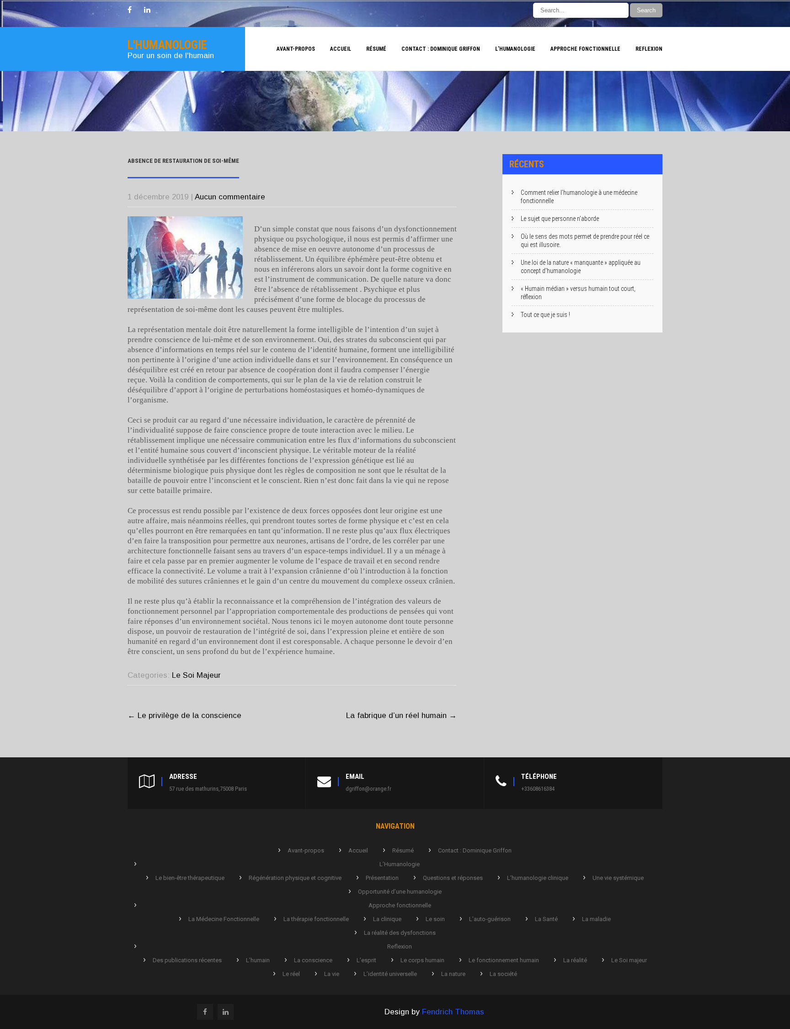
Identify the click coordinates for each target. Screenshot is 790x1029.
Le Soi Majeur (196, 675)
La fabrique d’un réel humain (401, 715)
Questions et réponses (453, 877)
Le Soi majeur (629, 960)
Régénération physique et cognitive (295, 877)
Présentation (382, 877)
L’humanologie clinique (537, 877)
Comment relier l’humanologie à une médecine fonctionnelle (579, 196)
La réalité (575, 960)
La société (503, 973)
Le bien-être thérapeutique (189, 877)
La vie (331, 973)
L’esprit (366, 960)
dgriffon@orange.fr (368, 788)
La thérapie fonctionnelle (316, 919)
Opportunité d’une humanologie (400, 891)
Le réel (291, 973)
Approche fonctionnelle (585, 49)
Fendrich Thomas (453, 1012)
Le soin (435, 919)
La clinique (387, 919)
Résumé (376, 49)
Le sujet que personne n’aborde (560, 218)
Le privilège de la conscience (184, 715)
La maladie (596, 919)
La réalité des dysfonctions (400, 932)
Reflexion (648, 49)
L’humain (258, 960)
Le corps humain (422, 960)
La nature (453, 973)
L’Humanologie (515, 49)
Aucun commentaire (230, 197)
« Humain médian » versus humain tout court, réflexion (578, 292)
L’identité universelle (390, 973)
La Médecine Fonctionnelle (223, 919)
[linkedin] (147, 10)
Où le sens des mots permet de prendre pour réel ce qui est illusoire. (585, 240)
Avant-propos (296, 49)
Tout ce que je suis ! (545, 314)
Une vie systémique (618, 877)
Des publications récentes (187, 960)
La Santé (546, 919)
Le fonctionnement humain (504, 960)
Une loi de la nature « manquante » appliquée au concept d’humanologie (581, 266)
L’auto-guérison (490, 919)
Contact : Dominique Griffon (440, 49)
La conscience (313, 960)
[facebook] (130, 10)
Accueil (340, 49)
